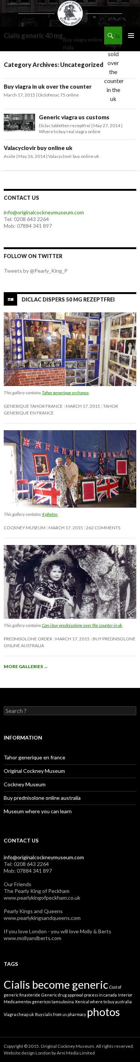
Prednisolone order (28, 639)
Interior (125, 994)
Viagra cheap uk (19, 1014)
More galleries (26, 666)
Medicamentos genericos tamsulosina (39, 1001)
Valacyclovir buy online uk (38, 147)
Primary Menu (131, 36)
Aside (9, 156)
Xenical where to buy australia (103, 1001)
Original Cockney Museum (34, 771)
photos (103, 1011)
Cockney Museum (25, 527)
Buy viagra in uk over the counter (47, 86)
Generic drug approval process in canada (79, 994)
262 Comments (103, 527)
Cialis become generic (56, 984)
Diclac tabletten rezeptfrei (64, 125)
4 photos (49, 514)
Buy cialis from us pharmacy (60, 1014)
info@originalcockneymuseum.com (44, 212)
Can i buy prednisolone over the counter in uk (82, 625)
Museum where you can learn (38, 811)
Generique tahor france (33, 406)
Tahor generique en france (65, 392)
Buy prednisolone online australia (42, 798)
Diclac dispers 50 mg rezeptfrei (68, 299)
